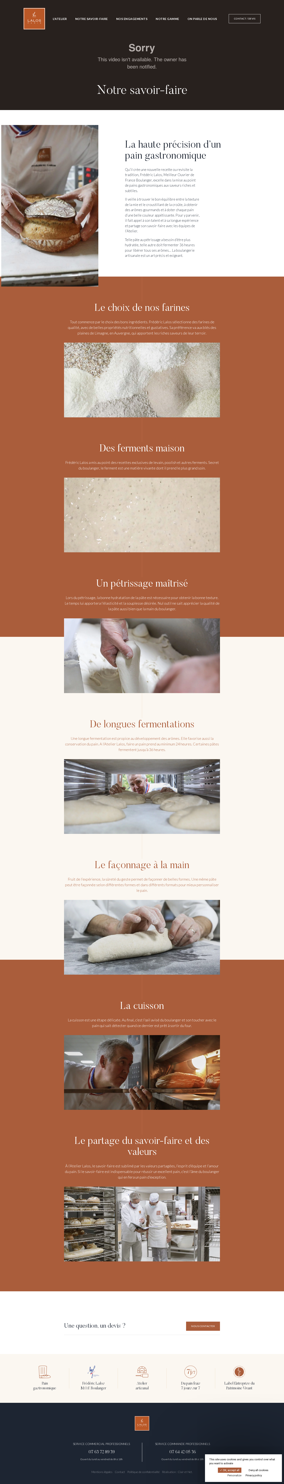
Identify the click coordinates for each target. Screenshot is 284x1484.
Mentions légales (101, 1472)
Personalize (234, 1475)
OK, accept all (230, 1470)
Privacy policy (254, 1475)
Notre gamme (167, 19)
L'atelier (60, 19)
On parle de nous (202, 19)
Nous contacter (203, 1326)
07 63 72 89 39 (102, 1452)
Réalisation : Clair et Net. (177, 1472)
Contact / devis (245, 18)
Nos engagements (132, 19)
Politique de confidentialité (143, 1472)
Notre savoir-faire (91, 19)
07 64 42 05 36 (182, 1452)
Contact (120, 1472)
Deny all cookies (258, 1470)
